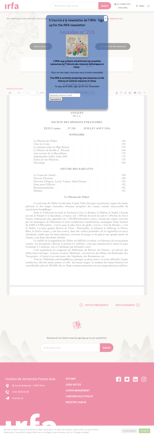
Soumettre (55, 99)
